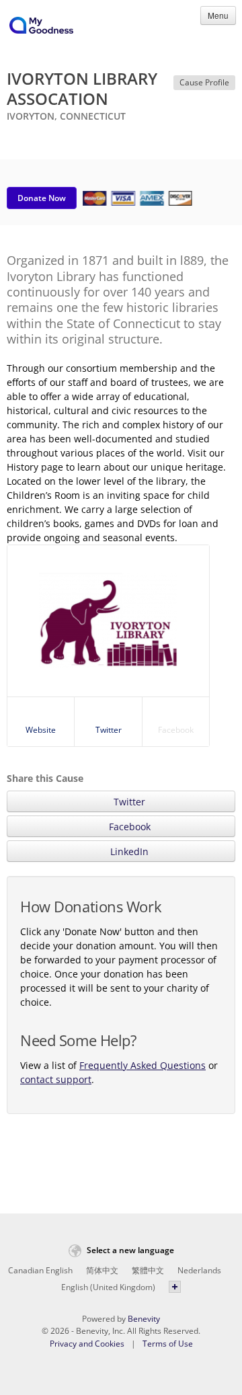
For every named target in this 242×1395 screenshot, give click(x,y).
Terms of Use (168, 1343)
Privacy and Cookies (87, 1343)
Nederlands (199, 1270)
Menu (218, 15)
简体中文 (102, 1270)
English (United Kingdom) (108, 1287)
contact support (55, 1079)
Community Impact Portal (41, 27)
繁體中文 (148, 1270)
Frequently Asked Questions (142, 1065)
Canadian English (40, 1270)
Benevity (144, 1318)
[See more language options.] (175, 1287)
